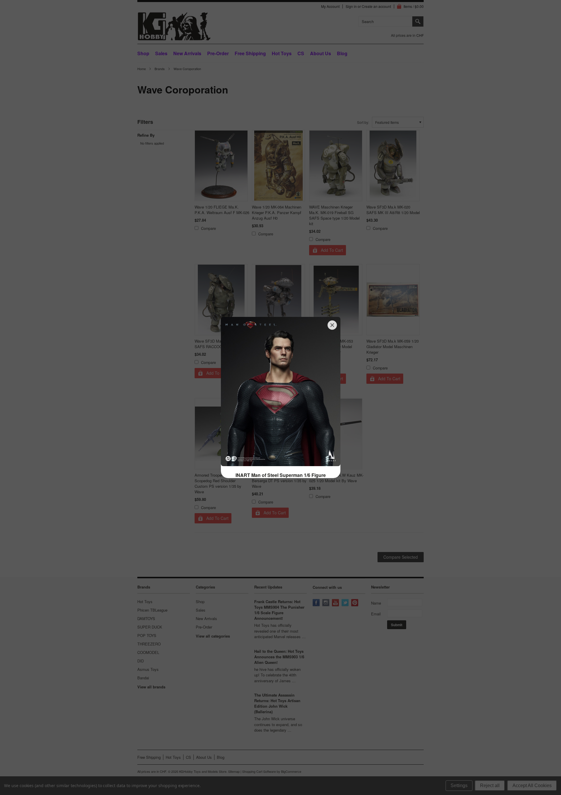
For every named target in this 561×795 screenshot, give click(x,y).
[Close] (332, 325)
